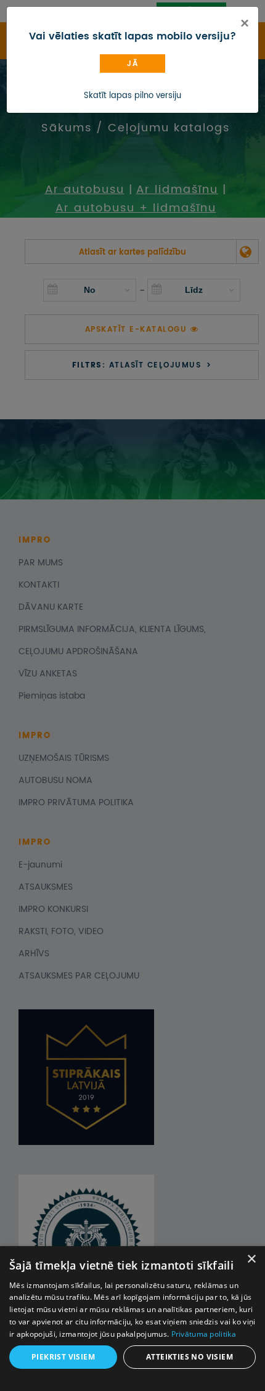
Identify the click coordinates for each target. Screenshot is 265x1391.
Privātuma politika (203, 1334)
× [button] (251, 1259)
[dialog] (132, 1318)
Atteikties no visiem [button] (189, 1357)
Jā (132, 64)
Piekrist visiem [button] (63, 1357)
